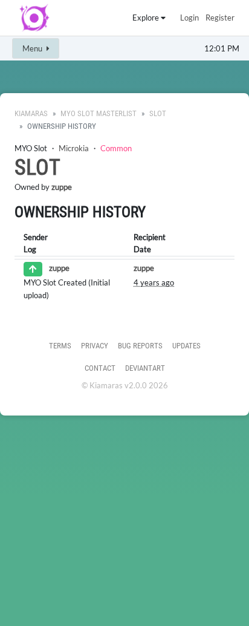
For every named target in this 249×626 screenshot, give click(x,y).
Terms (60, 345)
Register (219, 17)
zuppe (61, 187)
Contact (100, 368)
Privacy (94, 345)
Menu (33, 48)
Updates (186, 345)
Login (189, 17)
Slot (157, 113)
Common (116, 148)
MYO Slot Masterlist (98, 113)
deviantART (145, 368)
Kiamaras (31, 113)
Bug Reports (140, 345)
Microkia (74, 148)
